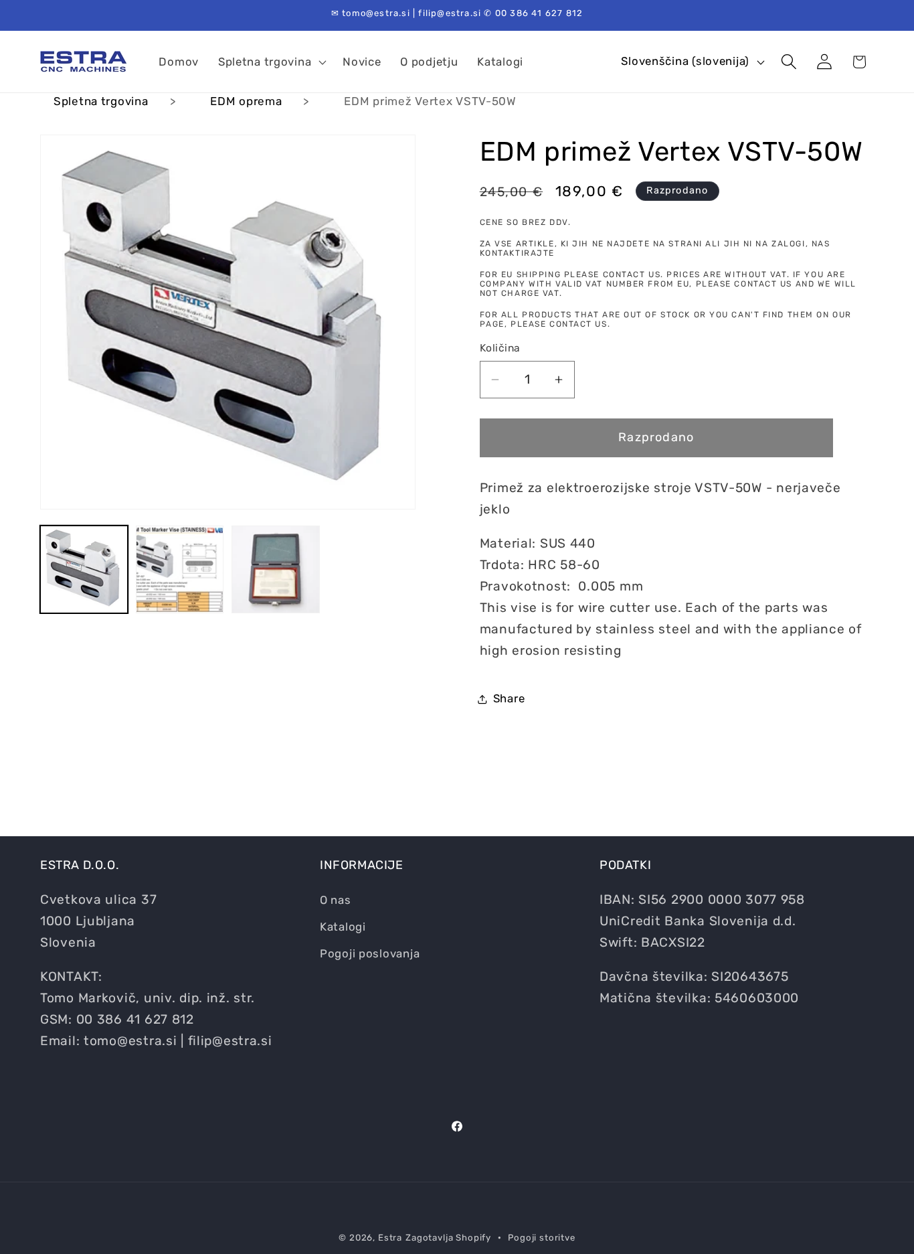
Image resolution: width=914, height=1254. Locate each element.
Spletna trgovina (101, 101)
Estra (390, 1238)
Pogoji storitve (541, 1238)
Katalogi (343, 926)
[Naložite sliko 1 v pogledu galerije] (84, 569)
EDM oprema (246, 101)
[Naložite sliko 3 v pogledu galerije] (275, 569)
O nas (335, 900)
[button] (270, 61)
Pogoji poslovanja (370, 953)
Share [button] (509, 698)
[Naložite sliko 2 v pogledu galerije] (179, 569)
